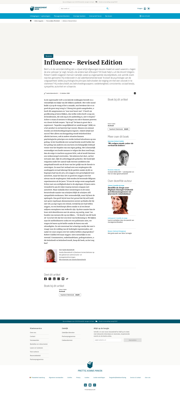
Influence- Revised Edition (69, 21)
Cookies (87, 377)
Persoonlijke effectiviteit (53, 21)
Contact (32, 336)
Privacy (78, 377)
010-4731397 (146, 16)
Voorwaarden (34, 340)
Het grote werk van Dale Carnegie (120, 233)
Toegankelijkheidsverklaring (117, 377)
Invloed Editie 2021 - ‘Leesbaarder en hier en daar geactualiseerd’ (121, 173)
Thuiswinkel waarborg (38, 377)
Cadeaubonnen (67, 340)
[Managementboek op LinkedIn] (85, 385)
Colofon (69, 377)
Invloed (111, 126)
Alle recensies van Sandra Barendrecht (72, 259)
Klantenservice (36, 328)
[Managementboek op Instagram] (94, 385)
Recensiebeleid (35, 355)
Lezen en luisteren (36, 348)
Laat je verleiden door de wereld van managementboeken (121, 221)
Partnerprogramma (36, 359)
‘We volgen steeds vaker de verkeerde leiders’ (120, 144)
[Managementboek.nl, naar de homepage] (38, 10)
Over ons (33, 332)
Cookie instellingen (99, 377)
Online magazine (38, 21)
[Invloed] (114, 111)
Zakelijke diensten (68, 332)
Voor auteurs (34, 352)
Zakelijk (65, 328)
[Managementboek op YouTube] (90, 385)
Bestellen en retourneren (39, 344)
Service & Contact (135, 377)
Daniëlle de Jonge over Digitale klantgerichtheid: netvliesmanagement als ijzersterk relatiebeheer (120, 191)
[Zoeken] (107, 8)
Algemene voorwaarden (56, 377)
